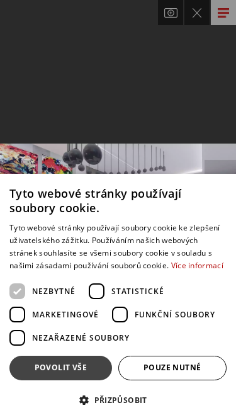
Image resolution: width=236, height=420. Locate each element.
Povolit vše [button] (61, 367)
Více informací (197, 265)
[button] (118, 400)
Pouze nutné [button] (172, 367)
